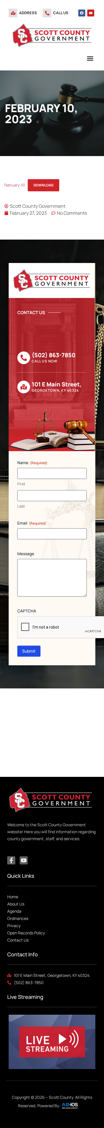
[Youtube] (90, 13)
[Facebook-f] (11, 860)
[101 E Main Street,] (23, 387)
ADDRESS (28, 12)
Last (21, 506)
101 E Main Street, (56, 384)
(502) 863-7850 (53, 355)
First (21, 483)
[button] (90, 58)
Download (43, 185)
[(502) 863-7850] (23, 357)
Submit (29, 651)
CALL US (60, 12)
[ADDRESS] (13, 13)
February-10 (14, 185)
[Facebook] (81, 13)
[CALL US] (47, 13)
